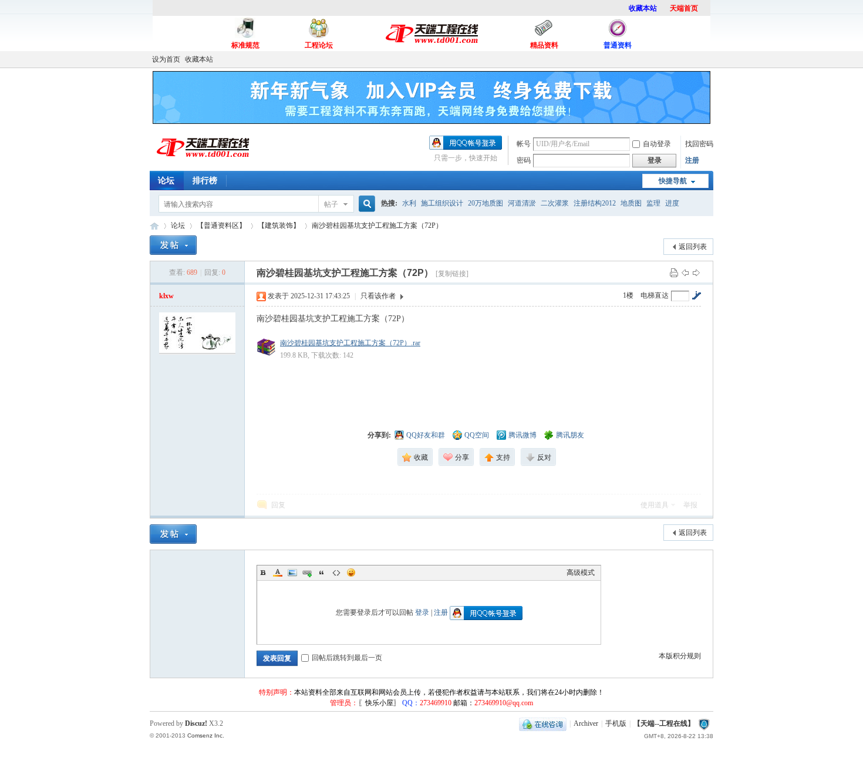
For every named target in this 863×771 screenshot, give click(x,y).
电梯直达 (654, 295)
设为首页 (166, 59)
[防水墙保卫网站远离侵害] (704, 723)
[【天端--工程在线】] (202, 163)
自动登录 (657, 144)
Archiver (586, 723)
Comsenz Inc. (205, 735)
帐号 (524, 144)
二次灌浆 (555, 203)
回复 (278, 505)
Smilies (351, 572)
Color (278, 572)
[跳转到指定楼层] (696, 295)
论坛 (166, 180)
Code (336, 572)
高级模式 (581, 572)
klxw (166, 296)
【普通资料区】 (221, 225)
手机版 (615, 723)
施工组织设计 (442, 203)
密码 (524, 160)
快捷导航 (673, 181)
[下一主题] (696, 272)
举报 (690, 505)
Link (307, 572)
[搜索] (365, 204)
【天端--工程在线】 (154, 225)
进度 (672, 203)
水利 (409, 203)
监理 (653, 203)
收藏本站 (199, 59)
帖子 (331, 204)
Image (292, 572)
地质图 (631, 203)
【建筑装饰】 (279, 225)
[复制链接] (452, 274)
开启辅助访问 (710, 59)
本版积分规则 (680, 656)
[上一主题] (685, 272)
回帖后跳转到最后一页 (347, 658)
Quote (322, 572)
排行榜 (205, 180)
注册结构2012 (595, 203)
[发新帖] (173, 245)
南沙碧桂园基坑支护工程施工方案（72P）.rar (350, 343)
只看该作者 (378, 296)
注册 (692, 160)
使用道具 (654, 505)
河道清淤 (522, 203)
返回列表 (693, 247)
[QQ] (543, 723)
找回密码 (699, 144)
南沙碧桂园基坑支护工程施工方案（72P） (377, 225)
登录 (422, 612)
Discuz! (196, 723)
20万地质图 (485, 203)
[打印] (674, 272)
